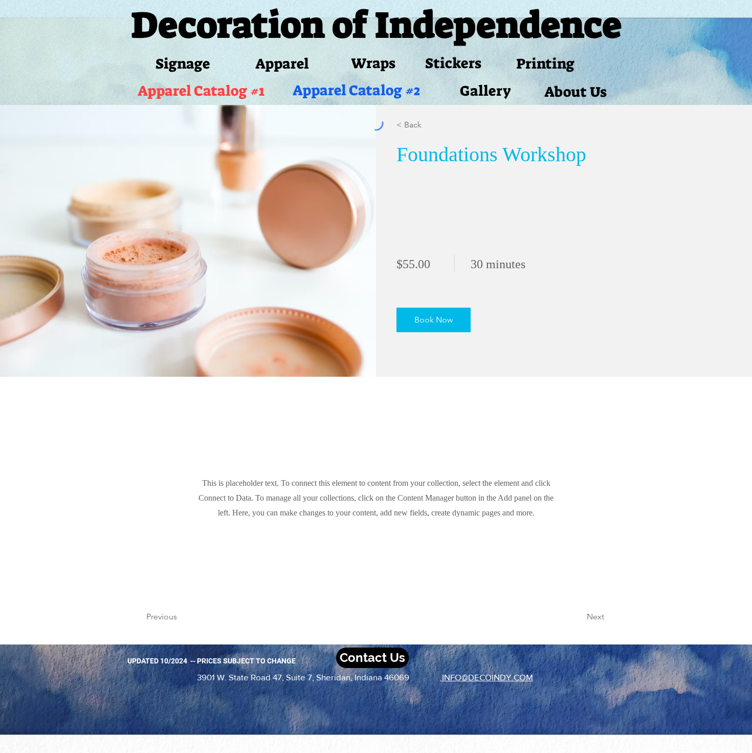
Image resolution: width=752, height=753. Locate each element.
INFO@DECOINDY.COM (486, 677)
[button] (433, 320)
